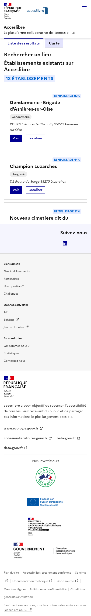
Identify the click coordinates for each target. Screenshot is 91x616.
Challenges (11, 294)
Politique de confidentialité (48, 589)
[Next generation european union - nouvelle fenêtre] (45, 501)
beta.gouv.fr (66, 438)
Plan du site (11, 573)
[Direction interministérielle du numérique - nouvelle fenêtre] (45, 551)
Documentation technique (30, 581)
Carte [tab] (54, 43)
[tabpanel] (45, 136)
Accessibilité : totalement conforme (47, 573)
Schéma (9, 320)
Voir (17, 139)
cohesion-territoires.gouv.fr (25, 438)
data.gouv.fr (13, 448)
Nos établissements (17, 271)
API (6, 312)
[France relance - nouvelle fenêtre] (45, 477)
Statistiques (11, 353)
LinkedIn (65, 243)
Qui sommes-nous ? (16, 346)
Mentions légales (15, 589)
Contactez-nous (14, 361)
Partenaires (11, 279)
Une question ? (14, 286)
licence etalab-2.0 (15, 610)
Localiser (36, 139)
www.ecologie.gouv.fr (21, 428)
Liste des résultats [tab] (23, 43)
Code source (65, 581)
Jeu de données (14, 327)
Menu (84, 6)
